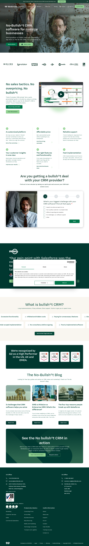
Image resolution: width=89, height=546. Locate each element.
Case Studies (46, 526)
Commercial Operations (12, 520)
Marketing (8, 511)
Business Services (29, 517)
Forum (44, 520)
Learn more (61, 1)
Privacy (41, 543)
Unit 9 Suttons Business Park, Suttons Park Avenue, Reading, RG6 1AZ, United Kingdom (17, 486)
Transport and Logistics (30, 529)
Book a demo (11, 44)
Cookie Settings (56, 543)
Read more (11, 422)
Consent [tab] (24, 267)
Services (39, 6)
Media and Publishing (30, 523)
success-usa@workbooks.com (72, 481)
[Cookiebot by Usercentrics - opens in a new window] (68, 262)
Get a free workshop (11, 143)
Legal (35, 543)
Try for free (79, 6)
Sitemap (48, 543)
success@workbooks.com (16, 481)
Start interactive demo (37, 454)
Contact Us (46, 532)
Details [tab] (44, 267)
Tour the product (12, 111)
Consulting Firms (28, 511)
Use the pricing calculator (41, 142)
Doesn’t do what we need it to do (55, 207)
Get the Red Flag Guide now (44, 333)
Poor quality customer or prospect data (57, 209)
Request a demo (53, 454)
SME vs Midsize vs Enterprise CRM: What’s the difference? (43, 407)
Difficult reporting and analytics (54, 212)
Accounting (27, 514)
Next (74, 221)
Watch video (27, 44)
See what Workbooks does (42, 167)
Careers (45, 523)
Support (45, 517)
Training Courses (47, 529)
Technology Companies (30, 526)
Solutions (30, 6)
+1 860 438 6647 (69, 478)
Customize (43, 282)
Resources (45, 514)
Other (47, 217)
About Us (47, 6)
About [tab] (65, 267)
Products (21, 6)
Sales (7, 517)
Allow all (64, 282)
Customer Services (11, 514)
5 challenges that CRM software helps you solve (16, 406)
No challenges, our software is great (56, 214)
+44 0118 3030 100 (14, 478)
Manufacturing (28, 520)
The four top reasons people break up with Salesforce (70, 406)
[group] (61, 196)
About (44, 511)
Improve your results (12, 164)
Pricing (56, 6)
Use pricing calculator (14, 106)
